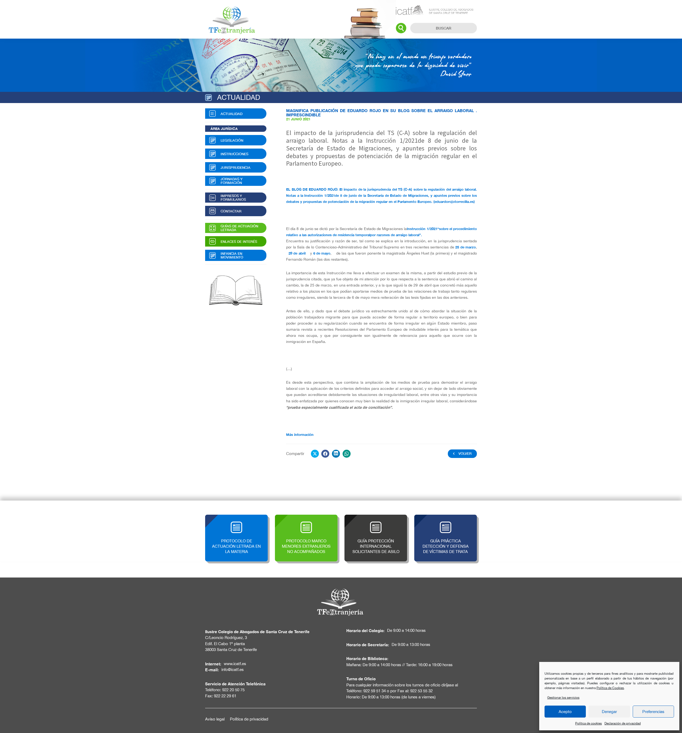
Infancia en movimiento (232, 255)
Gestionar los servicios (563, 697)
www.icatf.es (235, 663)
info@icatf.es (232, 669)
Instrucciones (234, 154)
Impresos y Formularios (233, 198)
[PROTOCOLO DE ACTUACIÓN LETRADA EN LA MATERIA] (236, 517)
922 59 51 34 (374, 691)
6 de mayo (322, 253)
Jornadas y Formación (231, 181)
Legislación (232, 140)
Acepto (565, 711)
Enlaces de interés (239, 241)
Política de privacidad (249, 719)
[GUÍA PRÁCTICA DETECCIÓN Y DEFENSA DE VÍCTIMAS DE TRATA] (445, 517)
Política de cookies (588, 723)
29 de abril (296, 253)
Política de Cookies (610, 688)
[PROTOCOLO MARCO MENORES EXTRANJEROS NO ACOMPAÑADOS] (306, 517)
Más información (300, 434)
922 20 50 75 (233, 689)
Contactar (231, 211)
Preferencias (653, 711)
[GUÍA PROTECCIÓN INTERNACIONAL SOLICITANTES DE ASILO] (375, 517)
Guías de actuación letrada (239, 228)
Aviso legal (215, 719)
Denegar (609, 711)
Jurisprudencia (235, 167)
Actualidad (231, 114)
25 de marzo (465, 247)
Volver (465, 453)
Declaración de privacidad (622, 723)
